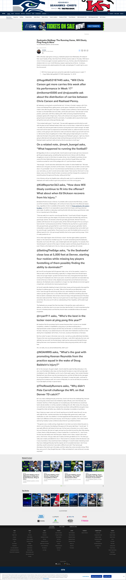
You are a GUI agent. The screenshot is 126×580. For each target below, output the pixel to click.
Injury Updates (29, 537)
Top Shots (58, 539)
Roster (14, 532)
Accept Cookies (107, 576)
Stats (14, 541)
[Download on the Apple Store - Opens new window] (58, 564)
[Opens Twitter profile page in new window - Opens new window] (43, 53)
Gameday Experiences (98, 543)
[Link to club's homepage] (3, 13)
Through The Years (58, 534)
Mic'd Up (44, 539)
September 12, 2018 (70, 74)
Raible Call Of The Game (44, 543)
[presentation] (103, 486)
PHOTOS (58, 530)
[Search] (108, 13)
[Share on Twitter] (82, 51)
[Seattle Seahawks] (63, 570)
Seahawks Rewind (72, 539)
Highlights (44, 532)
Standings (14, 539)
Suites (112, 539)
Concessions (98, 541)
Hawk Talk (72, 545)
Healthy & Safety (98, 537)
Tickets (112, 530)
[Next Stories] (102, 500)
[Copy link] (87, 50)
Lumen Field (98, 532)
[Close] (123, 576)
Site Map (29, 556)
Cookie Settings (86, 576)
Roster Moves (29, 547)
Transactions (14, 545)
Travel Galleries (58, 537)
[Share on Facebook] (79, 51)
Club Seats (112, 541)
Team (14, 530)
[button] (61, 485)
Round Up (30, 534)
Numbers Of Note (30, 541)
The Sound (44, 534)
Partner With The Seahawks (14, 552)
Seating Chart (112, 545)
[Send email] (85, 51)
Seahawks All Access (44, 537)
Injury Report (14, 543)
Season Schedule (85, 532)
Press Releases (29, 545)
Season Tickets (112, 534)
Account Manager (112, 554)
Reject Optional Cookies (96, 576)
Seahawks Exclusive (44, 541)
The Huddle (72, 547)
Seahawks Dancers (58, 545)
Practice (58, 543)
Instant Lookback (30, 539)
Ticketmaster (112, 552)
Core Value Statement (14, 547)
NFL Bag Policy (98, 545)
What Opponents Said (30, 554)
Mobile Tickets (112, 537)
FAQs (98, 547)
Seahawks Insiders (72, 537)
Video (44, 530)
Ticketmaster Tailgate (98, 539)
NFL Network (44, 547)
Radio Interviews (72, 534)
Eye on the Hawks (59, 532)
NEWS (30, 530)
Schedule (85, 530)
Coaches (14, 537)
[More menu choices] (47, 13)
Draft (30, 532)
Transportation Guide (98, 534)
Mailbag (29, 543)
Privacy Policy (46, 578)
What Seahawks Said (29, 552)
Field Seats (112, 543)
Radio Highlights (72, 532)
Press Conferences (44, 545)
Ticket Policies (112, 547)
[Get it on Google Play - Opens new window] (67, 564)
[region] (63, 576)
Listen (71, 530)
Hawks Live (72, 543)
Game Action (58, 541)
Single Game (112, 532)
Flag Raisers (59, 547)
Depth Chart (14, 534)
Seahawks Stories (72, 541)
